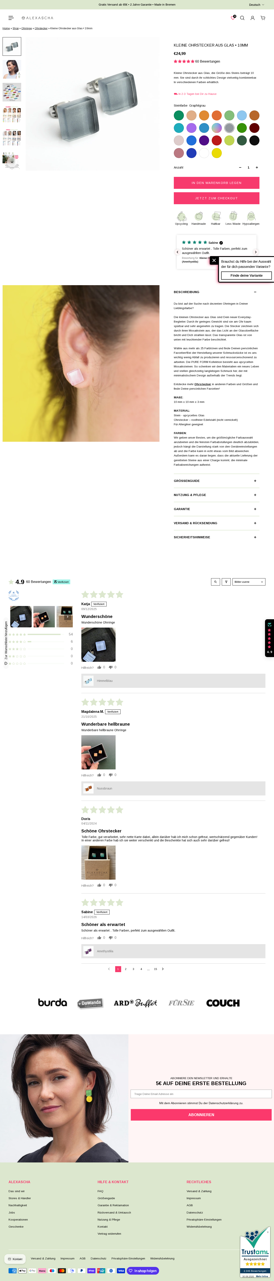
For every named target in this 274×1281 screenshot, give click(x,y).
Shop (16, 28)
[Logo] (37, 18)
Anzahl (178, 167)
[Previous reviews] (177, 252)
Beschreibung (186, 292)
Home (6, 28)
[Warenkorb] (263, 18)
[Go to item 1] (21, 616)
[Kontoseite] (252, 18)
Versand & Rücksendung (195, 523)
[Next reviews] (256, 252)
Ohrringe (26, 28)
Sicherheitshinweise (192, 537)
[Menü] (11, 18)
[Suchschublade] (242, 18)
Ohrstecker (41, 28)
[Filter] (226, 581)
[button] (184, 61)
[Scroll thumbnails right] (67, 616)
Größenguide (187, 481)
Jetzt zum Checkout (216, 198)
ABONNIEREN (201, 1115)
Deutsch (254, 4)
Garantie (182, 509)
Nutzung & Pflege (190, 495)
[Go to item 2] (44, 616)
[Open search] (215, 581)
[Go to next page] (164, 969)
